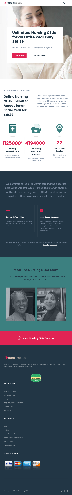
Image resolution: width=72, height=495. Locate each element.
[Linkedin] (67, 491)
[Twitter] (61, 491)
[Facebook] (65, 491)
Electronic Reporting (15, 217)
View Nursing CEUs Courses (38, 338)
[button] (8, 221)
